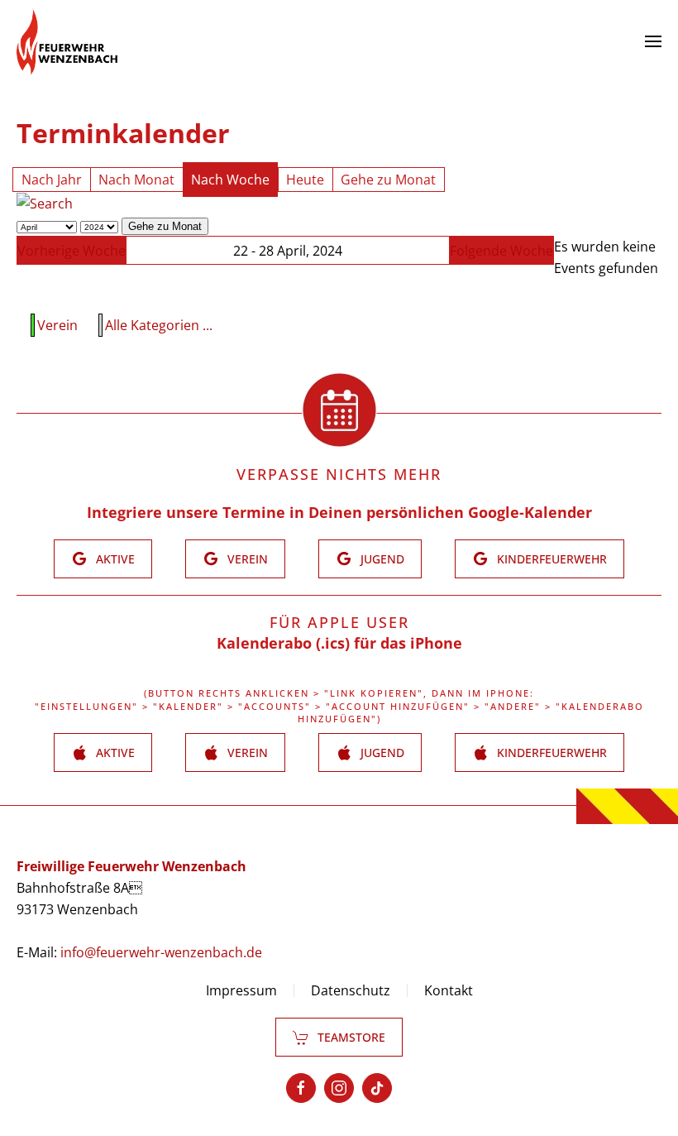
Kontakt (448, 990)
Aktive (115, 559)
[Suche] (45, 203)
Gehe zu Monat (388, 179)
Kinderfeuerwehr (552, 559)
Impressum (241, 990)
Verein (57, 325)
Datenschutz (350, 990)
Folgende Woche (501, 251)
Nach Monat (136, 179)
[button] (653, 41)
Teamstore (351, 1037)
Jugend (382, 559)
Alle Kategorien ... (158, 325)
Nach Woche (230, 179)
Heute (305, 179)
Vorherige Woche (71, 251)
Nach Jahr (51, 179)
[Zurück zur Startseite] (67, 41)
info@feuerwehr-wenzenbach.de (161, 952)
